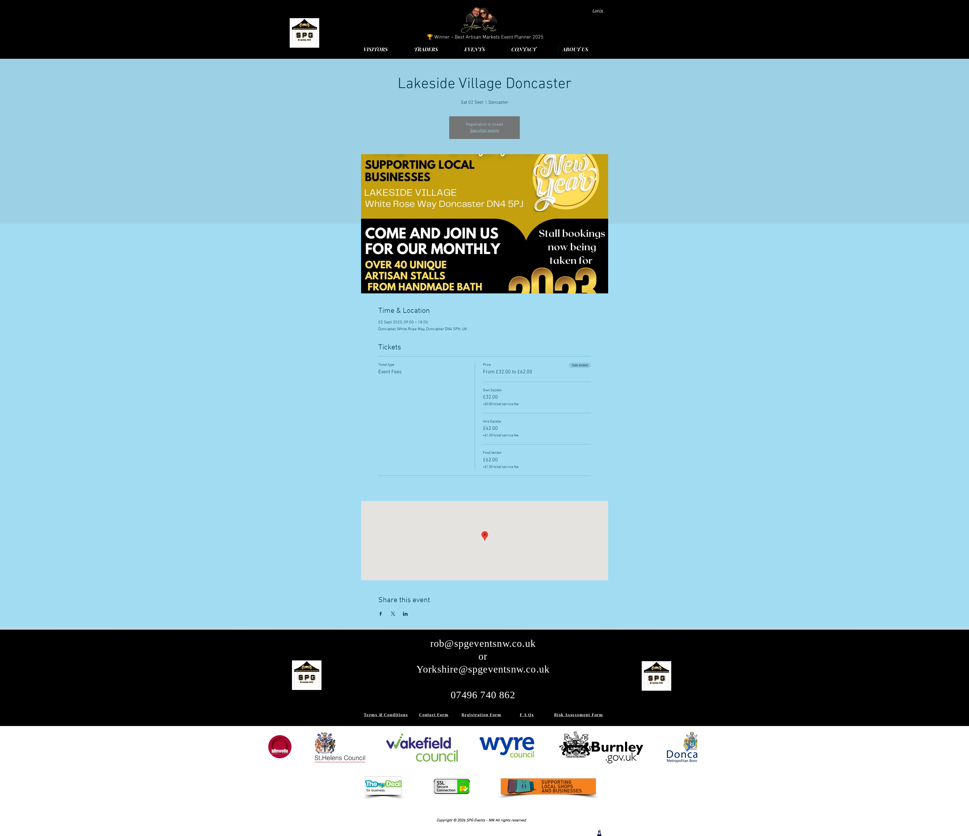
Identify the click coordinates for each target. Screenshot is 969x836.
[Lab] (599, 832)
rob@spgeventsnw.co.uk (483, 643)
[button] (584, 49)
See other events (484, 130)
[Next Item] (688, 747)
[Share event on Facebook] (380, 614)
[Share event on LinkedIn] (405, 614)
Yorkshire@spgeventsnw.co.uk (483, 669)
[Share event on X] (393, 614)
